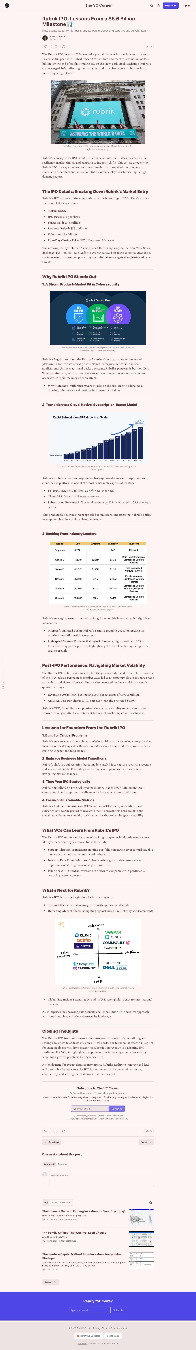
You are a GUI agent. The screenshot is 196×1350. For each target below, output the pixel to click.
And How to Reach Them (55, 1237)
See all (48, 1282)
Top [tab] (46, 1202)
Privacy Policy (121, 1118)
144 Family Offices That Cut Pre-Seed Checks (74, 1233)
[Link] (38, 191)
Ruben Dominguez (58, 36)
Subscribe (170, 5)
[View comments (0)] (56, 47)
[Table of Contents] (3, 675)
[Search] (152, 5)
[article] (98, 1217)
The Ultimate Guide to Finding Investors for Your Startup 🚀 (84, 1211)
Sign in (186, 5)
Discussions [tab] (66, 1202)
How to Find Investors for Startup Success (64, 1215)
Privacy (96, 1328)
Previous (54, 1142)
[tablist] (55, 1164)
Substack (82, 1343)
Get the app (113, 1335)
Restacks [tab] (62, 1164)
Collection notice (118, 1328)
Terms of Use (113, 1115)
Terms (105, 1328)
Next (144, 1142)
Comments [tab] (49, 1164)
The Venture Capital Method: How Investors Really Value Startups (81, 1256)
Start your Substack (89, 1335)
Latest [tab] (54, 1202)
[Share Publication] (158, 5)
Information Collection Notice (97, 1118)
